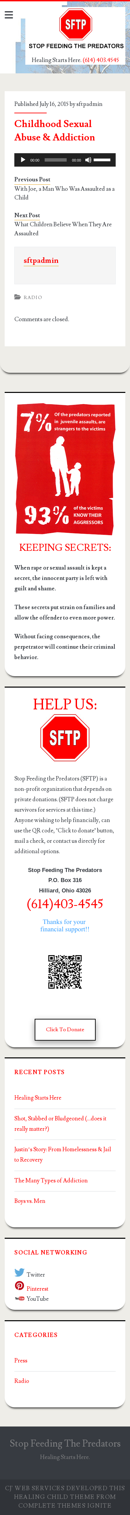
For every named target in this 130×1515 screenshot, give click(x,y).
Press (20, 1360)
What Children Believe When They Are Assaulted (63, 229)
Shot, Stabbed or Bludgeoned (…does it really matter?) (60, 1124)
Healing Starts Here (37, 1098)
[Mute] (88, 160)
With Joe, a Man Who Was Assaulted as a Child (64, 193)
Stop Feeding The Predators (65, 1444)
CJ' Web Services (35, 1488)
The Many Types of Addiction (51, 1180)
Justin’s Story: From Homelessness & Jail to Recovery (62, 1155)
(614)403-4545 (65, 904)
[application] (64, 160)
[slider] (103, 159)
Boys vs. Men (29, 1201)
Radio (33, 297)
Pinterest (37, 1289)
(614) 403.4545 (101, 60)
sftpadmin (89, 104)
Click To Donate (65, 1029)
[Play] (23, 160)
